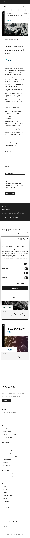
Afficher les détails (20, 283)
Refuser (15, 297)
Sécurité (7, 526)
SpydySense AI (10, 1)
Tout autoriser (15, 288)
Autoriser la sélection (15, 293)
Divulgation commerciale (22, 526)
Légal (3, 526)
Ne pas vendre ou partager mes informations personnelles (15, 531)
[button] (23, 6)
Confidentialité (13, 526)
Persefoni (4, 1)
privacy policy (17, 182)
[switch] (26, 268)
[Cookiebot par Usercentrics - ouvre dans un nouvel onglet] (19, 239)
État (15, 529)
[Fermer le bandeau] (27, 238)
